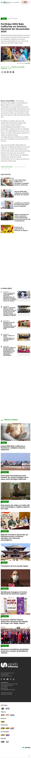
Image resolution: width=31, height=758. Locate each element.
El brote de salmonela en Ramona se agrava (21, 228)
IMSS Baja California (20, 166)
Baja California (12, 18)
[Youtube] (7, 679)
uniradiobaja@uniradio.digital (8, 689)
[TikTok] (13, 679)
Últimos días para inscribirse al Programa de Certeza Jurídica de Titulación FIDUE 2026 (9, 325)
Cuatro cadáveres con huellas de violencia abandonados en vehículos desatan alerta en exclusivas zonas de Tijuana (10, 297)
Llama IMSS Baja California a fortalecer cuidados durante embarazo (21, 182)
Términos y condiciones (6, 692)
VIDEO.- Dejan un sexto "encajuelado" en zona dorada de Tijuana (9, 338)
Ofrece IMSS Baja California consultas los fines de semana (21, 193)
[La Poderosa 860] (8, 715)
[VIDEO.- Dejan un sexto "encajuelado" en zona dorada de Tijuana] (23, 337)
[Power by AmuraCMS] (26, 747)
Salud (3, 18)
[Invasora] (3, 708)
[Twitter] (5, 72)
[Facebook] (7, 72)
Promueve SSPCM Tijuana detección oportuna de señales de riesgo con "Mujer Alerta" (14, 621)
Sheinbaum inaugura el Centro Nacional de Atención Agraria (14, 593)
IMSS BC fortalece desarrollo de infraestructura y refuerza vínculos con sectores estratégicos (14, 537)
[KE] (3, 742)
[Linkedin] (10, 72)
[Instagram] (10, 679)
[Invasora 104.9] (3, 722)
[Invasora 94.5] (3, 715)
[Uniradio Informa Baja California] (11, 2)
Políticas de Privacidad (6, 694)
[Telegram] (13, 72)
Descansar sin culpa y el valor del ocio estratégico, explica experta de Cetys (15, 507)
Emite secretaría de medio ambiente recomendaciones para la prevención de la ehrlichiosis (22, 218)
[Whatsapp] (2, 72)
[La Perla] (8, 742)
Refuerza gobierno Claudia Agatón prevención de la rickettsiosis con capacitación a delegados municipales (9, 351)
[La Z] (12, 728)
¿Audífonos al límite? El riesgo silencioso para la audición (22, 204)
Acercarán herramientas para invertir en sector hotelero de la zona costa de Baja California (14, 477)
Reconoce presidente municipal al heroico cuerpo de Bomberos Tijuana (14, 651)
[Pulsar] (8, 708)
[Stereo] (3, 728)
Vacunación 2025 (5, 168)
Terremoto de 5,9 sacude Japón (14, 566)
